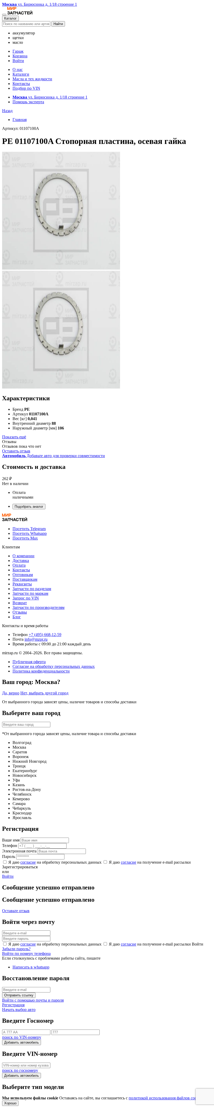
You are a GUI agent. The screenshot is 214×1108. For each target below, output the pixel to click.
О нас (18, 69)
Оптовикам (23, 574)
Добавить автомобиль (21, 1042)
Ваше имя (11, 840)
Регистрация (13, 1005)
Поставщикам (25, 579)
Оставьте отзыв (15, 911)
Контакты (21, 83)
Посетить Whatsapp (30, 533)
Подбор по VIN (26, 88)
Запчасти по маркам (30, 593)
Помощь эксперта (28, 102)
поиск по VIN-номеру (21, 1037)
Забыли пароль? (16, 949)
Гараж (18, 51)
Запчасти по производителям (38, 607)
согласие (28, 862)
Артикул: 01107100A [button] (20, 128)
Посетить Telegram (29, 528)
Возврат (20, 603)
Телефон (9, 845)
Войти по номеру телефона (26, 953)
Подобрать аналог (29, 506)
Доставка (21, 560)
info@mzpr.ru (36, 639)
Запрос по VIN (26, 598)
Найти (58, 24)
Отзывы (20, 612)
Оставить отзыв (16, 451)
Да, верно (10, 693)
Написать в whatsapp (31, 967)
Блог (17, 617)
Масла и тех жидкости (32, 79)
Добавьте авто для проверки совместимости (53, 455)
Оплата (19, 565)
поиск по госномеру (20, 1070)
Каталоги (21, 74)
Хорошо (10, 1103)
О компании (23, 556)
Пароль (8, 856)
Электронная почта (19, 851)
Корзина (20, 56)
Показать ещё (14, 437)
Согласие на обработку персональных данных (54, 666)
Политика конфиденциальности (41, 671)
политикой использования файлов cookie (165, 1098)
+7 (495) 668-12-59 (45, 634)
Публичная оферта (29, 661)
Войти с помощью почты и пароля (33, 1000)
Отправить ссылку (18, 995)
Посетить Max (25, 538)
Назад (7, 110)
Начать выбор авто (18, 1009)
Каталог (10, 18)
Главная (20, 119)
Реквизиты (22, 584)
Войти (18, 60)
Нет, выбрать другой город (44, 693)
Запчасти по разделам (32, 588)
